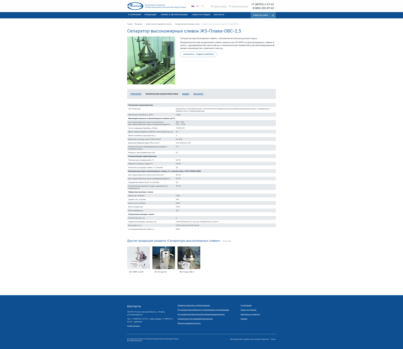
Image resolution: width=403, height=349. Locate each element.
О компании (246, 305)
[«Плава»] (135, 6)
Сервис (244, 318)
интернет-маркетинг (262, 339)
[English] (197, 6)
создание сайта (248, 339)
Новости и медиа (248, 309)
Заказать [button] (198, 94)
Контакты (134, 306)
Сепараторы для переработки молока (195, 318)
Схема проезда (133, 326)
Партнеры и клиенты (250, 314)
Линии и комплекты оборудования (194, 305)
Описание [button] (135, 94)
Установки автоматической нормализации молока (201, 314)
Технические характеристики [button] (161, 94)
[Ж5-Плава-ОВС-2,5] (151, 60)
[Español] (202, 6)
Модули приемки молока (189, 323)
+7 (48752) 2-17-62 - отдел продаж (146, 319)
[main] (201, 156)
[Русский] (192, 6)
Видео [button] (185, 94)
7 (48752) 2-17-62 (263, 4)
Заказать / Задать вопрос (198, 54)
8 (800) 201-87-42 (263, 8)
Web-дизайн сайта (236, 339)
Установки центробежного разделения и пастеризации (203, 309)
